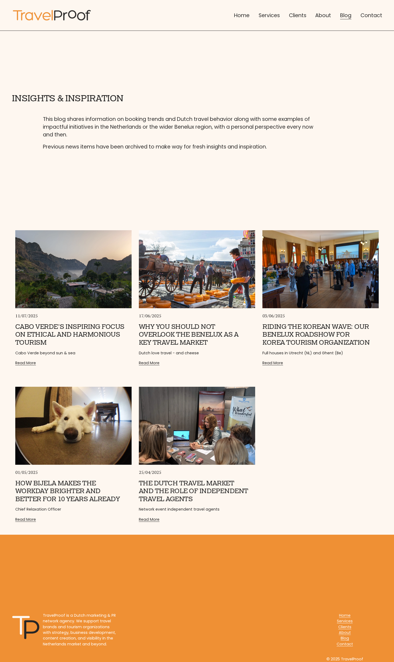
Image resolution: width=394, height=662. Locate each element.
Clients (297, 15)
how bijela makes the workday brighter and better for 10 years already (67, 491)
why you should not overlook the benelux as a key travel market (189, 335)
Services (269, 15)
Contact (371, 15)
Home (242, 15)
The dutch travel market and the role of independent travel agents (193, 491)
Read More (25, 363)
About (323, 15)
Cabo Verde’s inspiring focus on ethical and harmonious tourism (69, 335)
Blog (345, 15)
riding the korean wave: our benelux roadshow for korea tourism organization (316, 335)
